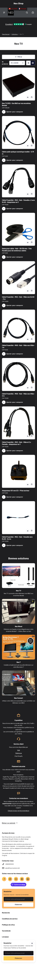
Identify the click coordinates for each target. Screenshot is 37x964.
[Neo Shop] (11, 13)
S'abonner (18, 904)
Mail (18, 750)
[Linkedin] (28, 879)
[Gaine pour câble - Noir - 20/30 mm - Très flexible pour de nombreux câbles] (18, 229)
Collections (15, 34)
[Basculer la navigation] (4, 12)
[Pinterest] (22, 879)
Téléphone (18, 753)
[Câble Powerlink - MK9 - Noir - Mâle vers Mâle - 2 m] (18, 374)
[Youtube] (16, 879)
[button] (27, 12)
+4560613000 (9, 864)
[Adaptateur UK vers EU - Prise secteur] (18, 471)
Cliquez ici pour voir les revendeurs (18, 811)
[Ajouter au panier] (31, 97)
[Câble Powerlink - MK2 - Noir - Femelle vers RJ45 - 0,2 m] (18, 517)
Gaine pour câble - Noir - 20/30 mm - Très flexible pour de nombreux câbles (17, 249)
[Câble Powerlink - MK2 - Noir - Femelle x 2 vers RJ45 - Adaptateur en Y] (18, 180)
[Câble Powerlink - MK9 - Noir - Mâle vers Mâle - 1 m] (18, 326)
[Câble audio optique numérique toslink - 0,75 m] (18, 132)
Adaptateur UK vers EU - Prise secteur (15, 490)
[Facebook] (4, 879)
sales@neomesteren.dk (12, 868)
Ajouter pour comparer (14, 112)
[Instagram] (10, 879)
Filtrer (20, 57)
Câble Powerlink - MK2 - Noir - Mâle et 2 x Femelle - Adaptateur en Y (16, 443)
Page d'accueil (6, 34)
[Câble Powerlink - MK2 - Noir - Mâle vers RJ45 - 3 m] (18, 277)
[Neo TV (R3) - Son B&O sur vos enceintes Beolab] (18, 84)
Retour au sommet (8, 823)
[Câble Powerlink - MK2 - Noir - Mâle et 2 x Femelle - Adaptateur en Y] (18, 423)
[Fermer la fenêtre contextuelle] (32, 943)
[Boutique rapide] (28, 97)
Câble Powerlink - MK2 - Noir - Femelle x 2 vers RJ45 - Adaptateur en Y (18, 201)
